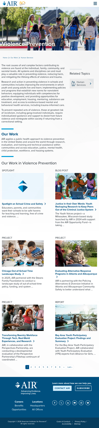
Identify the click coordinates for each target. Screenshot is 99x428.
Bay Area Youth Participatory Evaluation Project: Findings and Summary (73, 338)
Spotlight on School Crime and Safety (22, 203)
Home (5, 58)
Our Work (14, 58)
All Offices (37, 409)
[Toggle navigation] (95, 3)
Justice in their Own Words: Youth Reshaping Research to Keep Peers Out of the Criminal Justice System (74, 206)
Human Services (27, 58)
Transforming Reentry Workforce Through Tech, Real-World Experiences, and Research (19, 338)
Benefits (19, 405)
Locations (37, 401)
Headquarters (37, 405)
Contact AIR (62, 388)
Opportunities (19, 409)
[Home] (14, 3)
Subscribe (83, 388)
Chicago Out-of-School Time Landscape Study (17, 273)
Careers (19, 401)
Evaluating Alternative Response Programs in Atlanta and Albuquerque (76, 272)
